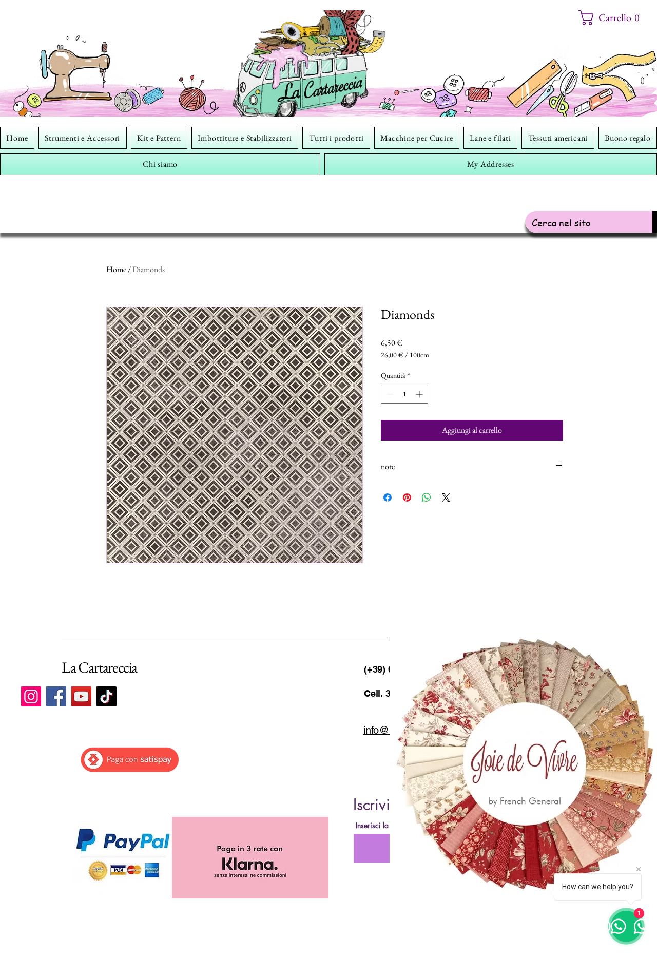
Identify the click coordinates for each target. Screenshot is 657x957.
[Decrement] (388, 394)
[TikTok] (106, 696)
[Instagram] (31, 696)
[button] (612, 17)
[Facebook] (56, 696)
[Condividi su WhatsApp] (426, 497)
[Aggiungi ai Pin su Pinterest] (407, 497)
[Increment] (420, 394)
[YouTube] (81, 696)
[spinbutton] (404, 394)
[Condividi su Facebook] (387, 497)
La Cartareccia (99, 667)
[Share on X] (446, 497)
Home (116, 269)
